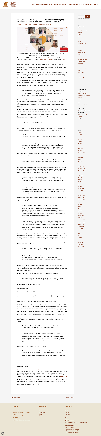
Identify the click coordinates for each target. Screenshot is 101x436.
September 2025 (81, 155)
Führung (29, 24)
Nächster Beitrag (70, 397)
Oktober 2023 (81, 197)
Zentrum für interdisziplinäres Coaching (41, 4)
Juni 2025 (80, 159)
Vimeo (40, 415)
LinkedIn (40, 410)
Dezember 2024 (81, 168)
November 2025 (81, 152)
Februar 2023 (81, 215)
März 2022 (80, 240)
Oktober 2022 (81, 224)
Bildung (79, 27)
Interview (80, 45)
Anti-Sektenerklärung (69, 420)
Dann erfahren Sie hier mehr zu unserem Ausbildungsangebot (30, 369)
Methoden (47, 24)
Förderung (80, 36)
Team (79, 70)
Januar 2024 (80, 190)
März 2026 (80, 143)
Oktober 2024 (81, 170)
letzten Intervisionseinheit (53, 242)
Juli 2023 (80, 204)
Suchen (79, 14)
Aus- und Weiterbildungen (60, 4)
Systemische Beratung (83, 68)
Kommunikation (81, 48)
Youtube (40, 414)
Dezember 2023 (81, 193)
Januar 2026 (80, 148)
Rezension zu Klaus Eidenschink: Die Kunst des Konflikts (84, 95)
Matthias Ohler (37, 300)
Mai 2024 (80, 181)
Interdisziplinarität (82, 43)
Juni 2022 (80, 233)
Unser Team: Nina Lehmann (84, 110)
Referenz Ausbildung (82, 59)
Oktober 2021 (81, 246)
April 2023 (80, 211)
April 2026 (80, 141)
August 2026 (80, 132)
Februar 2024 (81, 188)
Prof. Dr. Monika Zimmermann (46, 59)
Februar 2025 (81, 166)
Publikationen (81, 57)
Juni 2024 (80, 179)
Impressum (67, 419)
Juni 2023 (80, 206)
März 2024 (80, 186)
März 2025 (80, 164)
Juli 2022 (80, 231)
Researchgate (42, 412)
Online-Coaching (81, 52)
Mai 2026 (80, 139)
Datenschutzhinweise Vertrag (72, 432)
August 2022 (80, 228)
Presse (79, 54)
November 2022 (81, 222)
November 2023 (81, 195)
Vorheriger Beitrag (15, 397)
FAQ (66, 417)
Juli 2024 (80, 177)
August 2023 (80, 202)
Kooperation (80, 50)
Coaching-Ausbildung (22, 24)
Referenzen (80, 63)
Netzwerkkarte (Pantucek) (23, 66)
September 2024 (81, 172)
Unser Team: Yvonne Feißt (83, 101)
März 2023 (80, 213)
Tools (51, 24)
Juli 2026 (80, 134)
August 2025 (80, 157)
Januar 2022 (80, 244)
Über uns (67, 412)
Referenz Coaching (82, 61)
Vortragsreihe (81, 72)
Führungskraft (41, 24)
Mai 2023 (80, 208)
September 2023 (81, 199)
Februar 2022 (81, 242)
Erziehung (80, 34)
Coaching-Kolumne (87, 4)
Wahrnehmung (81, 74)
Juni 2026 (80, 137)
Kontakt (96, 4)
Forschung (80, 39)
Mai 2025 (80, 161)
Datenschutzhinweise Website (72, 429)
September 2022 (81, 226)
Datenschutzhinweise (69, 427)
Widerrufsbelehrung (69, 425)
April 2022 (80, 237)
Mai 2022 (80, 235)
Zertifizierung (81, 77)
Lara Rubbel (63, 59)
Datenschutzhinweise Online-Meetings (74, 430)
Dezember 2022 (81, 219)
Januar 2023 (80, 217)
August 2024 (80, 175)
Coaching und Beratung (74, 4)
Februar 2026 (81, 146)
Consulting (80, 32)
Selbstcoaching (81, 65)
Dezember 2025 (81, 150)
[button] (51, 4)
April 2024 (80, 184)
